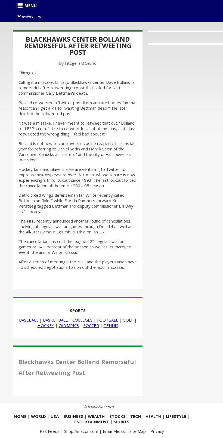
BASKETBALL (55, 320)
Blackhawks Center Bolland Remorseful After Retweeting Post (78, 46)
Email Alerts (114, 431)
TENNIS (111, 325)
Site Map (137, 431)
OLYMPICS (69, 325)
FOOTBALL (107, 320)
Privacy (157, 431)
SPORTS (78, 310)
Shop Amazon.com (81, 431)
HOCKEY (46, 325)
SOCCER (91, 325)
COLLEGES (82, 320)
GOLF (128, 320)
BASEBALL (28, 320)
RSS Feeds (50, 431)
